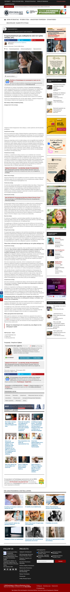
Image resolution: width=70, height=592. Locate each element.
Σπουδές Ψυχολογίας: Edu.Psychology (24, 570)
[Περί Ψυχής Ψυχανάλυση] (56, 65)
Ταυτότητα (40, 590)
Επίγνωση (7, 395)
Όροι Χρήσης (14, 590)
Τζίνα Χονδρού (60, 102)
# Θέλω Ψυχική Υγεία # (25, 578)
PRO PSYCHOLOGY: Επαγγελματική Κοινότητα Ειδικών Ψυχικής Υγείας (22, 197)
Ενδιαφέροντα (41, 550)
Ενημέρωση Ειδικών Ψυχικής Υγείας (57, 556)
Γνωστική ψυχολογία (14, 48)
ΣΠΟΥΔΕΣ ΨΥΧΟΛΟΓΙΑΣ (30, 1)
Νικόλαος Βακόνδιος (57, 112)
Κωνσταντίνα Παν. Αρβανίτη (13, 346)
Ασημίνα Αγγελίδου (56, 90)
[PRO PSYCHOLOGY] (56, 169)
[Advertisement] (24, 116)
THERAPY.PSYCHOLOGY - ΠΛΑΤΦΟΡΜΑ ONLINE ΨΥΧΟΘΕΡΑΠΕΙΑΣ (22, 168)
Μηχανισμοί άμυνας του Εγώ (35, 395)
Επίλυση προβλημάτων (26, 48)
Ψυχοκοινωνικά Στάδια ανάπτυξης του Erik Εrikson (59, 86)
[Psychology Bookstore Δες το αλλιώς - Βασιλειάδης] (56, 126)
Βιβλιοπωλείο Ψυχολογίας (25, 568)
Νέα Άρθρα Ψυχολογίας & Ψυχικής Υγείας (44, 552)
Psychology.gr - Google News (24, 381)
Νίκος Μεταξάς (60, 309)
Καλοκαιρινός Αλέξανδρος (58, 319)
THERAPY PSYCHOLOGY (25, 552)
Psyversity (15, 395)
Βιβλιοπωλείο (11, 23)
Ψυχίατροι (18, 400)
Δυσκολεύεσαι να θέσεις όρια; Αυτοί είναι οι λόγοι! (59, 315)
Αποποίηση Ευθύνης (32, 590)
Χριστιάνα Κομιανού (59, 250)
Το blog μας (39, 586)
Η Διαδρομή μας (40, 588)
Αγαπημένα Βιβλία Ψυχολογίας (57, 552)
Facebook (7, 387)
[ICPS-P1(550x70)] (45, 11)
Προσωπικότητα (37, 48)
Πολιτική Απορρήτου (22, 590)
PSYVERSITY (8, 1)
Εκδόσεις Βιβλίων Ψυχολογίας (26, 565)
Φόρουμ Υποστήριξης (24, 574)
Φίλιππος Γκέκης (60, 335)
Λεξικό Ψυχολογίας (9, 4)
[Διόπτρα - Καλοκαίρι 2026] (56, 145)
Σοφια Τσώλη (60, 97)
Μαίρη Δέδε (58, 238)
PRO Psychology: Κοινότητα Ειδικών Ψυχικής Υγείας (26, 555)
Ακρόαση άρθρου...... (11, 76)
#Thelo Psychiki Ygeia (18, 1)
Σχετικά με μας (47, 586)
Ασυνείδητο (8, 398)
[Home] (4, 29)
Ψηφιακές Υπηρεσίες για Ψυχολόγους (25, 558)
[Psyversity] (24, 406)
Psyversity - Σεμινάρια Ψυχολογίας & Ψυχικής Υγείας (43, 556)
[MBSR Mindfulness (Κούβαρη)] (56, 195)
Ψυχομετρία (22, 576)
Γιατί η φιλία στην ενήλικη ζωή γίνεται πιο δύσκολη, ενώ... (59, 332)
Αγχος (24, 400)
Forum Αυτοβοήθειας (42, 1)
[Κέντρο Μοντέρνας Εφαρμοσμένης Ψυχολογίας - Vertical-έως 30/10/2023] (56, 218)
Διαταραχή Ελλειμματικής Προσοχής (31, 398)
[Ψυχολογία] (5, 20)
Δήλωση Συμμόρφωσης (48, 590)
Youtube (26, 385)
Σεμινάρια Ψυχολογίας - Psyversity (25, 562)
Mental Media (28, 586)
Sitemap (56, 590)
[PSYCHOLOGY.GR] (13, 13)
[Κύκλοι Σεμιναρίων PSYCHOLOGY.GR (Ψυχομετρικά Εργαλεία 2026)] (56, 39)
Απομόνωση (23, 395)
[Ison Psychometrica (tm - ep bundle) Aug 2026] (56, 287)
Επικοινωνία (55, 586)
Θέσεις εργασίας (9, 400)
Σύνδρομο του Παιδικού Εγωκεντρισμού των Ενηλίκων (59, 94)
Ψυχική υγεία (17, 398)
